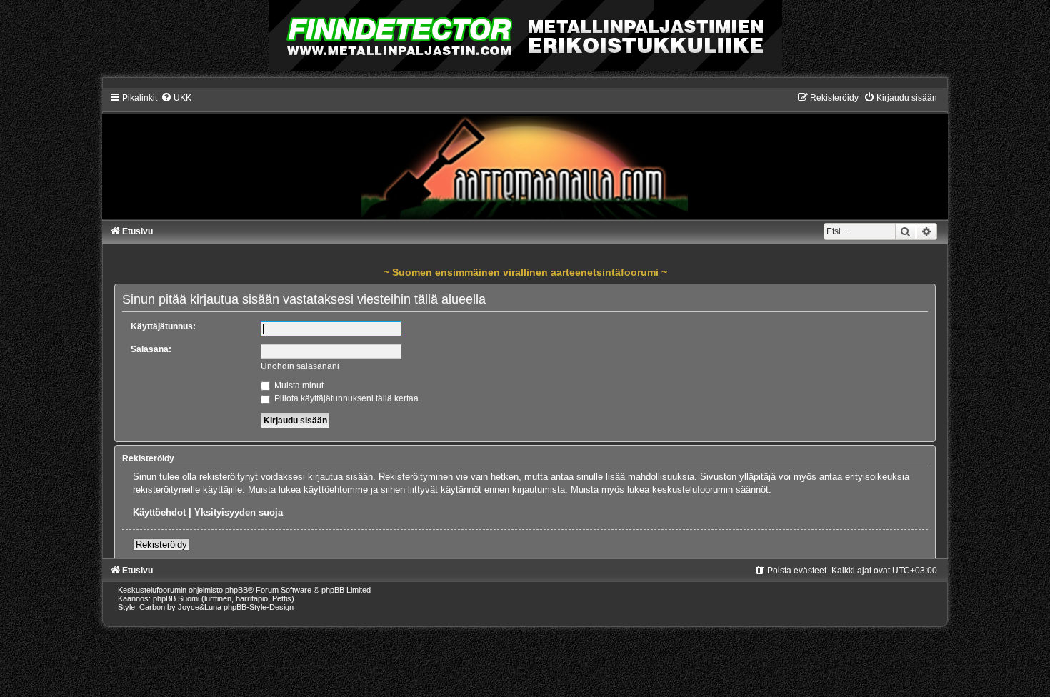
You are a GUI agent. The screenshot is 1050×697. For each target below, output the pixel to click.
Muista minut (298, 386)
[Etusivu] (525, 155)
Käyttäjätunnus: (163, 326)
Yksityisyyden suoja (238, 512)
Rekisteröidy (161, 544)
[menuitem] (176, 98)
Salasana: (151, 349)
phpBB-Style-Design (259, 607)
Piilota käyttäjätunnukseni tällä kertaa (345, 398)
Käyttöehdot (159, 512)
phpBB (236, 590)
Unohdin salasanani (300, 366)
